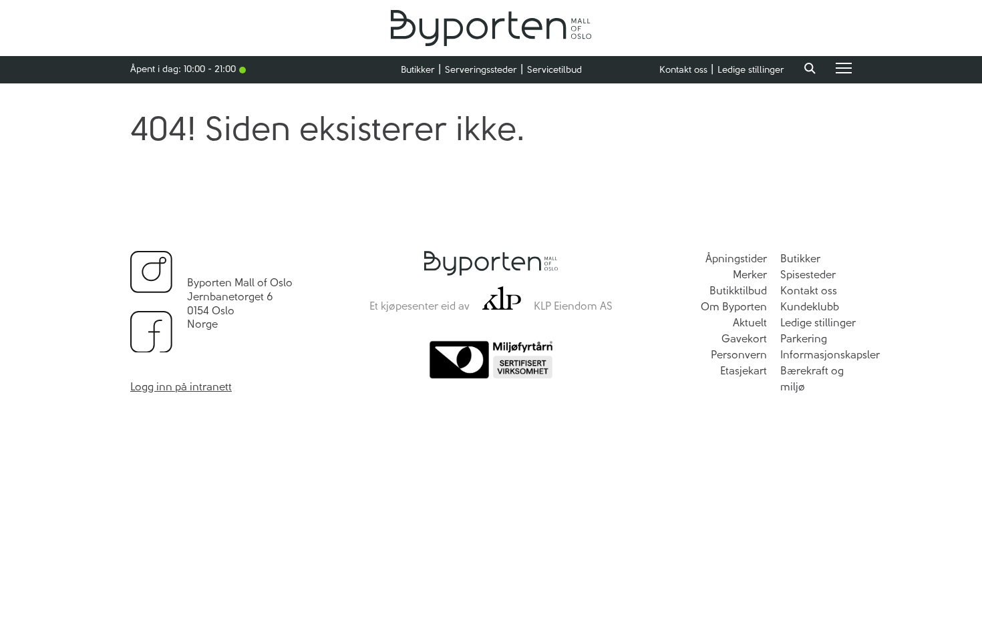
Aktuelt (750, 322)
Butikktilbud (738, 290)
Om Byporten (734, 306)
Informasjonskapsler (830, 354)
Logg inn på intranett (181, 386)
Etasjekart (743, 370)
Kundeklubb (809, 306)
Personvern (739, 354)
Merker (750, 274)
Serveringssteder (481, 69)
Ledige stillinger (750, 69)
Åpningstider (736, 258)
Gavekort (744, 338)
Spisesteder (808, 274)
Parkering (803, 338)
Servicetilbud (554, 69)
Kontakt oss (683, 69)
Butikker (418, 69)
